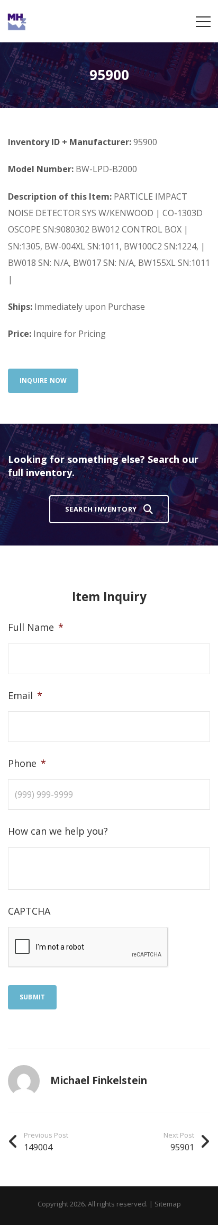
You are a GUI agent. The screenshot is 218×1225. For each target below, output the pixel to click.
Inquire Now (43, 380)
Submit (32, 997)
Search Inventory (101, 509)
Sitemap (168, 1204)
